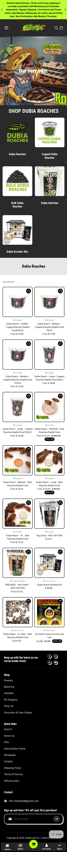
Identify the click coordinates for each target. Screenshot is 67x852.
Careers (8, 761)
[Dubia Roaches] (17, 132)
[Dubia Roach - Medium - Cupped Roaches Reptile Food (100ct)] (18, 354)
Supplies (9, 693)
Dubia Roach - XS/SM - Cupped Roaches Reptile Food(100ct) (18, 327)
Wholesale (9, 754)
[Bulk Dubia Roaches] (17, 181)
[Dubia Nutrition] (50, 181)
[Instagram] (55, 656)
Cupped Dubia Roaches (50, 155)
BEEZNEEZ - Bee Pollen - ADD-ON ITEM (17, 586)
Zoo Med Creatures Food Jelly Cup (49, 636)
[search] (56, 28)
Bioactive (9, 686)
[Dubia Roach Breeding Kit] (49, 563)
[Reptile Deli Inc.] (33, 27)
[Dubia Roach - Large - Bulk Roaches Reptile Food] (49, 460)
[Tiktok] (49, 662)
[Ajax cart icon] (61, 28)
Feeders (8, 680)
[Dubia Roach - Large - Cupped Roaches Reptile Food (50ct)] (49, 354)
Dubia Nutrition (49, 203)
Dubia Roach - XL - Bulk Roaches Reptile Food (17, 537)
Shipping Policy (12, 767)
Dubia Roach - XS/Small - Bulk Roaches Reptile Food (49, 430)
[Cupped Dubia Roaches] (50, 132)
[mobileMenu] (6, 28)
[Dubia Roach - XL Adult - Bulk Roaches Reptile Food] (18, 612)
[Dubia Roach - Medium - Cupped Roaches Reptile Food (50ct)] (49, 302)
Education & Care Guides (18, 712)
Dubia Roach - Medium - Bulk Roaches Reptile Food (17, 484)
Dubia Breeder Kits (17, 251)
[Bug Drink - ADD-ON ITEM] (49, 514)
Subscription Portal (14, 748)
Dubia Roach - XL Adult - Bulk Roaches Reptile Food (17, 636)
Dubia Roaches (17, 154)
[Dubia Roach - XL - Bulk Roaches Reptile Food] (18, 514)
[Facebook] (49, 656)
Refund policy (11, 780)
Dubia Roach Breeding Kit (49, 584)
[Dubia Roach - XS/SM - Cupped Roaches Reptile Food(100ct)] (18, 302)
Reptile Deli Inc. (32, 838)
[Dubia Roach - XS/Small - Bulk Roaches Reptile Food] (49, 407)
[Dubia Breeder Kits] (17, 230)
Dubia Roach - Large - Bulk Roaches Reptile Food (49, 484)
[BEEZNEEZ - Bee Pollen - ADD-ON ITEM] (18, 563)
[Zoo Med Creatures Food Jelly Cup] (49, 612)
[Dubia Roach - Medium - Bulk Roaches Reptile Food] (18, 460)
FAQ (6, 742)
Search (8, 729)
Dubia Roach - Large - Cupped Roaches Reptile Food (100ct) (17, 430)
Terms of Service (13, 774)
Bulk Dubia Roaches (17, 204)
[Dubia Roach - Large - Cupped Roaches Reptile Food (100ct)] (18, 407)
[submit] (56, 819)
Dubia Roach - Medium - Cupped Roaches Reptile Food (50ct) (49, 327)
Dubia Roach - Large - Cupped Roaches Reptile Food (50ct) (49, 378)
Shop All (8, 705)
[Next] (65, 9)
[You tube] (55, 662)
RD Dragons (10, 699)
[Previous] (2, 9)
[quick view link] (28, 291)
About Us (9, 735)
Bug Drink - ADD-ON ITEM (49, 535)
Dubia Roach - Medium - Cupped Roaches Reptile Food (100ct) (17, 379)
